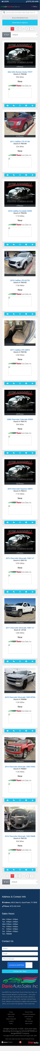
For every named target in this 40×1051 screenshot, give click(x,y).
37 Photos (20, 345)
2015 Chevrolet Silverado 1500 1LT (20, 558)
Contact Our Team (20, 971)
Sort (7, 35)
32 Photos (20, 483)
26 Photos (20, 761)
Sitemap (28, 1019)
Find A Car (11, 1016)
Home (11, 1012)
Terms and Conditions (28, 1014)
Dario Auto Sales (31, 1029)
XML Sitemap (29, 1021)
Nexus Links (28, 1023)
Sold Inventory (29, 1016)
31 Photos (20, 136)
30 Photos (20, 622)
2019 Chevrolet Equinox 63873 (20, 489)
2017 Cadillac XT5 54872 (20, 350)
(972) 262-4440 (33, 1)
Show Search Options (20, 23)
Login (6, 1)
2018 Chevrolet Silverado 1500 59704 (20, 697)
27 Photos (20, 831)
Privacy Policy (29, 1012)
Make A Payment (11, 1019)
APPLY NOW (11, 1014)
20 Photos (20, 414)
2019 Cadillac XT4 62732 (20, 280)
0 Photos (20, 67)
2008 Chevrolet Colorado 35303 (20, 419)
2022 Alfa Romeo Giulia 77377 (20, 72)
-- (23, 29)
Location (11, 1021)
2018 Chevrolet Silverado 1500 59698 (20, 836)
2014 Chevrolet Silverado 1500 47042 (20, 766)
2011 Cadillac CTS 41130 (20, 141)
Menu (35, 6)
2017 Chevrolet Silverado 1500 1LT (20, 628)
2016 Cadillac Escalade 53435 (20, 211)
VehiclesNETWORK (28, 1031)
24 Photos (20, 275)
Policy (11, 1023)
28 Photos (20, 692)
